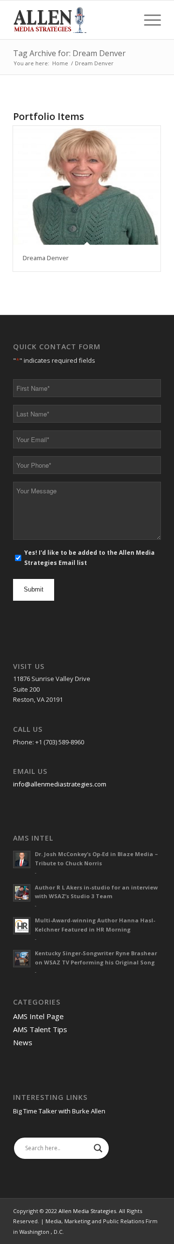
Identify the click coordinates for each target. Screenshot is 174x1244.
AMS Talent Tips (40, 1029)
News (22, 1042)
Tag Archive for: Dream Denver (69, 53)
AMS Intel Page (38, 1016)
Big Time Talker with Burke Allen (59, 1111)
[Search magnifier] (98, 1148)
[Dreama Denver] (86, 185)
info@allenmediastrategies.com (59, 784)
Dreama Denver (46, 257)
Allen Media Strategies (87, 1210)
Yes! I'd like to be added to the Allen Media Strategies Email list (89, 557)
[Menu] (147, 19)
